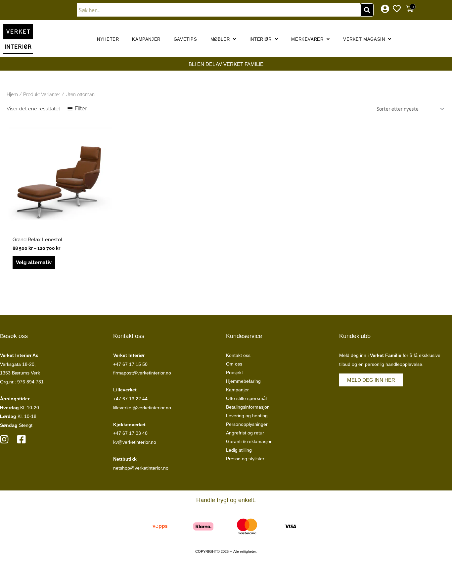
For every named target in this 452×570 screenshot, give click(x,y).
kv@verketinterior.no (134, 442)
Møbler (220, 39)
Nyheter (108, 39)
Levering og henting (247, 415)
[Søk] (367, 10)
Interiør (260, 39)
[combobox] (219, 10)
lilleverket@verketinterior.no (142, 407)
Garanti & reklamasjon (249, 441)
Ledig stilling (239, 450)
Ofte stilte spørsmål (246, 398)
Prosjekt (234, 372)
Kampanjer (146, 39)
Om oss (234, 364)
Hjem (12, 94)
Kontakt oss (238, 355)
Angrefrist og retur (245, 432)
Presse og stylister (245, 458)
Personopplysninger (247, 424)
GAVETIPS (185, 39)
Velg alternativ (34, 262)
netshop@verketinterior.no (140, 468)
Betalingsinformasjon (248, 407)
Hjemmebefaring (243, 381)
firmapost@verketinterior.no (142, 372)
